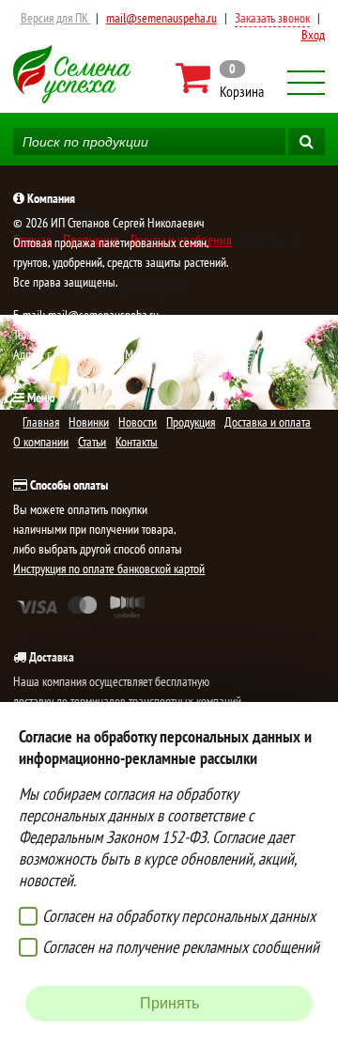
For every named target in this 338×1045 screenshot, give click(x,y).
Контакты (136, 441)
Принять (169, 1003)
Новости (137, 421)
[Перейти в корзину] (221, 78)
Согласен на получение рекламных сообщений (180, 947)
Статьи (92, 441)
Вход (313, 34)
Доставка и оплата (267, 421)
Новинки (89, 421)
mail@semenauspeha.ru (161, 17)
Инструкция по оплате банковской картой (109, 568)
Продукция (190, 421)
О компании (41, 441)
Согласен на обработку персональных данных (178, 916)
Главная (41, 421)
